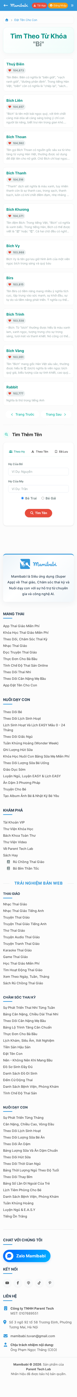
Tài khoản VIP (14, 822)
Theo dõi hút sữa (17, 1157)
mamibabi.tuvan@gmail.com (32, 1336)
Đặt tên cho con (25, 20)
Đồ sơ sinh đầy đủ (18, 1067)
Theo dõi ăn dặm (16, 1144)
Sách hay (10, 855)
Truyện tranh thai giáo (21, 944)
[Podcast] (28, 1283)
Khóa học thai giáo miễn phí (25, 632)
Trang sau (54, 414)
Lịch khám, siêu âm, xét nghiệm (28, 1040)
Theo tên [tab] (41, 451)
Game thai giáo (15, 957)
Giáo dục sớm (14, 769)
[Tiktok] (39, 1283)
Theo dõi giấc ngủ (18, 736)
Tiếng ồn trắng (15, 1216)
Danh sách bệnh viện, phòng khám (31, 1086)
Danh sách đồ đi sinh (20, 1073)
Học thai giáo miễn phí (21, 963)
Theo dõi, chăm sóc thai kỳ (25, 639)
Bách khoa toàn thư (19, 835)
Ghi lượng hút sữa (18, 750)
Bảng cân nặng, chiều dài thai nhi (30, 1014)
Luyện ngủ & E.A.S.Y (19, 1210)
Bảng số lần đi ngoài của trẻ (26, 1183)
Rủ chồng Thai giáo (28, 862)
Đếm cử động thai (18, 1080)
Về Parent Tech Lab (18, 849)
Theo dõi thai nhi (17, 672)
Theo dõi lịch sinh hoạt (22, 718)
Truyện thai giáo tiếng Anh (25, 924)
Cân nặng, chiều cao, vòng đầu (28, 1124)
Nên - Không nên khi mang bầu (28, 1060)
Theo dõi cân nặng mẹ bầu (24, 678)
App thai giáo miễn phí (21, 626)
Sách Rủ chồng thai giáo (23, 983)
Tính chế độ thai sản (20, 1093)
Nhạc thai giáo (15, 646)
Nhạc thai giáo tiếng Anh (23, 911)
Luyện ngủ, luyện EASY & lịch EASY (32, 776)
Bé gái (51, 498)
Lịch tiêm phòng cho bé (22, 1190)
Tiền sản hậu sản (17, 1047)
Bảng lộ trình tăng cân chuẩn (27, 1027)
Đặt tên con (13, 1054)
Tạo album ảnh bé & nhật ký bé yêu (31, 796)
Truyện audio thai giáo (21, 937)
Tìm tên (40, 513)
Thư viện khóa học (18, 829)
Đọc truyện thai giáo (20, 652)
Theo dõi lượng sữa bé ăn (24, 1137)
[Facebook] (18, 1283)
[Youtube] (7, 1283)
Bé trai (31, 498)
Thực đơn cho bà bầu (20, 659)
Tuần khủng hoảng (18, 1203)
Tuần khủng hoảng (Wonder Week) (31, 743)
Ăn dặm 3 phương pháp (21, 783)
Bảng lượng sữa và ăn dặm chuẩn (30, 1150)
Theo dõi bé (12, 712)
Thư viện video (15, 842)
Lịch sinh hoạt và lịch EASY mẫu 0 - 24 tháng (34, 727)
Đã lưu (63, 451)
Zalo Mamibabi (31, 1255)
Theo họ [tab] (19, 451)
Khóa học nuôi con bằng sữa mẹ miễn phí (36, 756)
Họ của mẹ (15, 481)
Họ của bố (15, 464)
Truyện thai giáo (16, 917)
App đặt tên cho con (20, 685)
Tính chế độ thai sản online (25, 665)
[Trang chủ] (7, 20)
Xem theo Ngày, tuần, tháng (26, 976)
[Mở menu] (72, 5)
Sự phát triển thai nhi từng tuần (29, 1007)
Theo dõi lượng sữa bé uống (26, 763)
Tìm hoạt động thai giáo (23, 970)
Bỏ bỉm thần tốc (25, 868)
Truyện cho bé (14, 789)
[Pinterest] (50, 1283)
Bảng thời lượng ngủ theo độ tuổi (31, 1170)
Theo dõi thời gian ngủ (22, 1164)
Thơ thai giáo (14, 930)
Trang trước (24, 414)
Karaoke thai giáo (17, 950)
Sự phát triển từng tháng (23, 1118)
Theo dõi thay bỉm (17, 1177)
